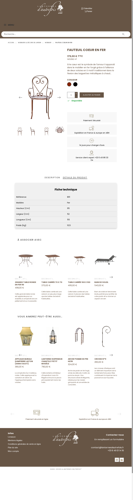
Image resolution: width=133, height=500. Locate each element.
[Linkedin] (122, 460)
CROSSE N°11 (100, 359)
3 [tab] (67, 422)
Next (59, 97)
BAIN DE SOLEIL (101, 282)
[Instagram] (117, 460)
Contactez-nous (115, 434)
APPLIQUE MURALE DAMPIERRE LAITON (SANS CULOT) (24, 361)
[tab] (52, 177)
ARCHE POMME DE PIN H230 (78, 360)
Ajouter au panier (91, 95)
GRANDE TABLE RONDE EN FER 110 (25, 283)
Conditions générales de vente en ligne (24, 444)
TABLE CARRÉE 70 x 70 (51, 282)
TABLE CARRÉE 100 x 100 (79, 282)
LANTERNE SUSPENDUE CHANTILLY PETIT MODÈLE (51, 361)
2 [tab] (64, 422)
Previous (20, 97)
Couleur (72, 80)
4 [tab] (69, 422)
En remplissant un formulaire (109, 439)
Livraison (12, 437)
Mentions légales (15, 440)
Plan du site (13, 447)
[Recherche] (123, 34)
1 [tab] (62, 422)
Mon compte (13, 451)
